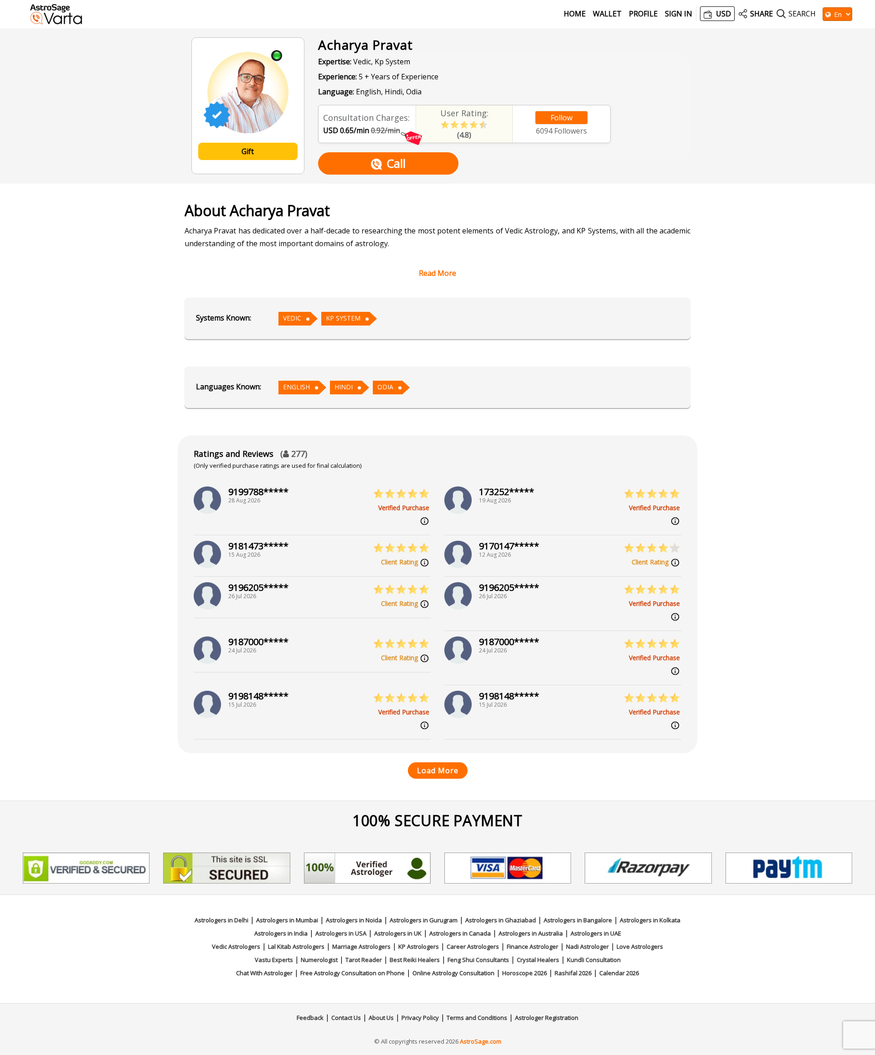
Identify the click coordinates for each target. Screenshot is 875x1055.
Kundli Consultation (594, 960)
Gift (248, 151)
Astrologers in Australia (531, 933)
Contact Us (346, 1018)
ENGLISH (296, 387)
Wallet (607, 14)
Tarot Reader (363, 960)
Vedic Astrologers (236, 946)
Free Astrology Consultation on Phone (352, 973)
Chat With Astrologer (264, 973)
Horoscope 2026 (524, 973)
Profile (643, 14)
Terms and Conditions (477, 1018)
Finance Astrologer (532, 946)
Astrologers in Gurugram (424, 920)
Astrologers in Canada (460, 933)
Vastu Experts (274, 960)
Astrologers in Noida (354, 920)
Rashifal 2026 (573, 973)
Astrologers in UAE (596, 933)
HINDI (344, 387)
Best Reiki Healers (415, 960)
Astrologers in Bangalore (578, 920)
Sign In (678, 14)
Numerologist (319, 960)
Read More (437, 273)
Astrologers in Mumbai (287, 920)
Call (396, 163)
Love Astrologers (640, 946)
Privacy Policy (420, 1018)
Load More (437, 770)
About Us (381, 1018)
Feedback (310, 1018)
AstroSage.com (480, 1041)
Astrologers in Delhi (221, 920)
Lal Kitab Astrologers (296, 946)
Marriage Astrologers (361, 946)
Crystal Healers (538, 960)
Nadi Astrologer (587, 946)
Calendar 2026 (619, 973)
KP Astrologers (418, 946)
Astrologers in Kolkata (650, 920)
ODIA (385, 387)
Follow (561, 118)
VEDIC (292, 318)
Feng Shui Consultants (478, 960)
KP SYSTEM (343, 318)
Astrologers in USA (340, 933)
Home (575, 14)
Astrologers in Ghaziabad (500, 920)
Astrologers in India (281, 933)
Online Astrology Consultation (453, 973)
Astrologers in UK (398, 933)
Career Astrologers (473, 946)
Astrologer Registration (546, 1018)
